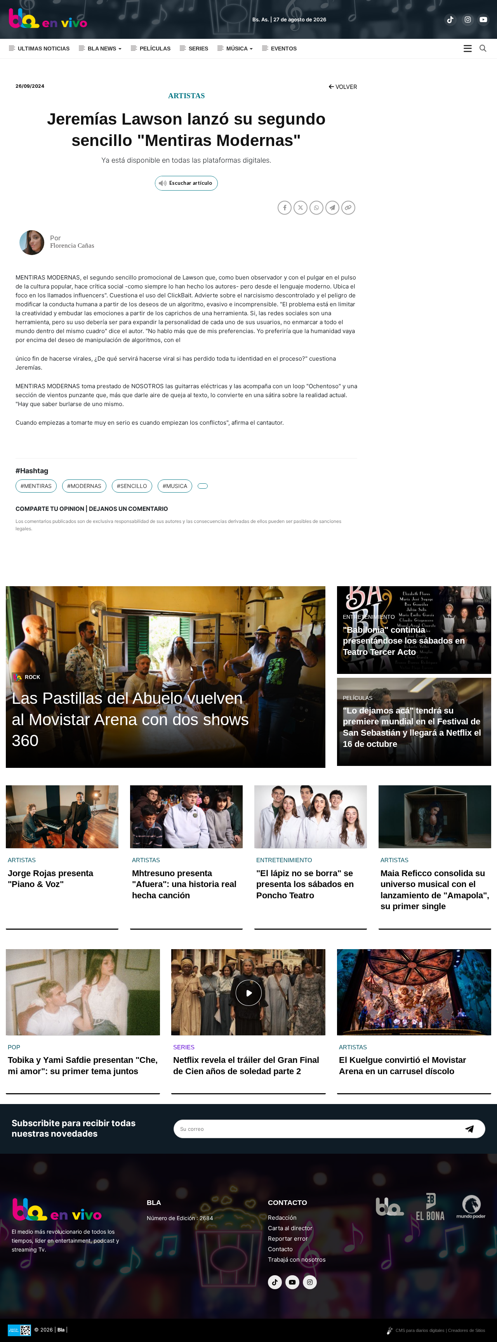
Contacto (280, 1249)
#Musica (175, 486)
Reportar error (288, 1238)
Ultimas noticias (44, 48)
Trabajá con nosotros (297, 1259)
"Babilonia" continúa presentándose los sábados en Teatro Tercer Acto (404, 641)
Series (198, 48)
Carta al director (290, 1228)
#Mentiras (36, 486)
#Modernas (84, 486)
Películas (155, 48)
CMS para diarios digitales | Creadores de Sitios (440, 1330)
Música (237, 48)
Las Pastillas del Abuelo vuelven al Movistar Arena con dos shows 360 (130, 719)
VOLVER (345, 86)
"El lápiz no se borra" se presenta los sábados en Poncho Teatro (305, 884)
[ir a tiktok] (450, 20)
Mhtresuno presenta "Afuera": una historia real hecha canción (184, 884)
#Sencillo (132, 486)
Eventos (284, 48)
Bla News (103, 48)
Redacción (282, 1217)
